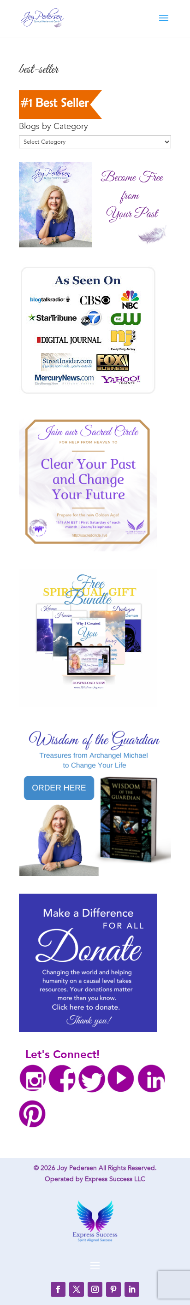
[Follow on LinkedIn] (132, 1289)
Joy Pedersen (77, 1168)
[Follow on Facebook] (58, 1289)
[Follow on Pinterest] (113, 1289)
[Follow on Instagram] (95, 1289)
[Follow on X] (76, 1289)
